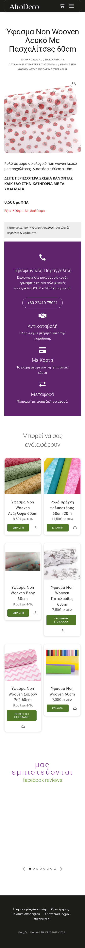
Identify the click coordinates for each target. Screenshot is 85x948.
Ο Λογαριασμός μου (56, 914)
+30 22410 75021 (42, 302)
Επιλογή (18, 527)
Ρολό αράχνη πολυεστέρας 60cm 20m (62, 508)
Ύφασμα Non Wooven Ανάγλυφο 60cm (23, 508)
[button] (74, 83)
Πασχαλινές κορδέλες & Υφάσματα (32, 64)
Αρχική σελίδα (30, 59)
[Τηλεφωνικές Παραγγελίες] (42, 258)
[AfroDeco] (24, 6)
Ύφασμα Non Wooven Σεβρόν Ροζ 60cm (22, 694)
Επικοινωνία (41, 919)
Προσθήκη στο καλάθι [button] (61, 620)
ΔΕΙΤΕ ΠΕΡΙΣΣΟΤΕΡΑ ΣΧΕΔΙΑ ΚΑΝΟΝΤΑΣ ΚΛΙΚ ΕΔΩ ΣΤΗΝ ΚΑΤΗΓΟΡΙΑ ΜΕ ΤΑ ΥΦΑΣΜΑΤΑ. (38, 183)
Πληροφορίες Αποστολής (30, 909)
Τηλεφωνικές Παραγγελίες (43, 270)
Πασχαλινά (52, 59)
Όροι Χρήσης (60, 909)
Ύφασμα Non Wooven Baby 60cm (23, 593)
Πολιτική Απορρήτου (25, 914)
